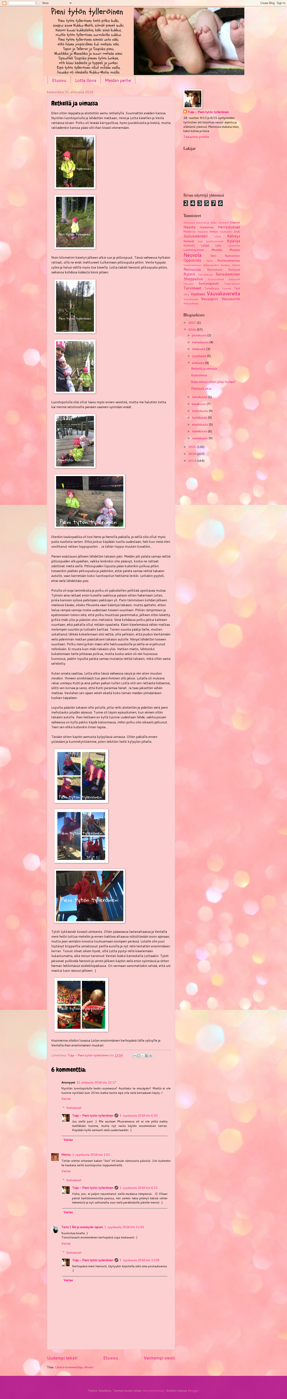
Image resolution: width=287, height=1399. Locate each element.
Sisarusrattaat (216, 279)
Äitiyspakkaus (191, 303)
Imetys (213, 231)
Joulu (237, 231)
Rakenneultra (211, 265)
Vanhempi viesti (159, 1358)
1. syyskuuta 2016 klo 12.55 (124, 1227)
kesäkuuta (199, 404)
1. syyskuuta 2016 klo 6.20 (138, 1115)
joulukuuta (199, 335)
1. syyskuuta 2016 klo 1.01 (91, 1154)
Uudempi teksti (62, 1358)
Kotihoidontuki (215, 241)
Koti (200, 241)
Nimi (213, 256)
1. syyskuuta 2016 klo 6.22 (138, 1187)
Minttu (66, 1154)
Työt (237, 288)
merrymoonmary (153, 1390)
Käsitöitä (189, 245)
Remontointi (214, 270)
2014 (192, 453)
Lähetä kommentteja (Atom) (74, 1367)
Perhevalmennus (228, 260)
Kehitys (233, 236)
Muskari (234, 250)
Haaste (189, 227)
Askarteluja (202, 222)
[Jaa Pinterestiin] (151, 1056)
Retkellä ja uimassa (204, 368)
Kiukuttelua (199, 375)
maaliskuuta (200, 424)
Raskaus (225, 265)
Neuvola (192, 254)
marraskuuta (200, 342)
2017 (192, 322)
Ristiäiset (234, 270)
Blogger (193, 1390)
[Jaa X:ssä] (143, 1056)
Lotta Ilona (85, 80)
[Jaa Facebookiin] (147, 1056)
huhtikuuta (200, 417)
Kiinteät (188, 241)
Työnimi (226, 288)
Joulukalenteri (195, 236)
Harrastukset (229, 227)
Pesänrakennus (192, 265)
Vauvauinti (230, 298)
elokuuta (198, 363)
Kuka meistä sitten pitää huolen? (213, 381)
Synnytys (188, 283)
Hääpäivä (202, 231)
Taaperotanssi (232, 283)
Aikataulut (189, 222)
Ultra (186, 294)
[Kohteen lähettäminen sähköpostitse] (135, 1056)
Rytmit (189, 274)
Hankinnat (207, 227)
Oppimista (192, 260)
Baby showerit (220, 222)
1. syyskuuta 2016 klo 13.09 (139, 1260)
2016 (192, 329)
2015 (192, 447)
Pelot (209, 260)
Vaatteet (198, 294)
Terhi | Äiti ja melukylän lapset (82, 1227)
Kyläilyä (233, 241)
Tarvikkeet (192, 288)
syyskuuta (199, 356)
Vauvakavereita (223, 293)
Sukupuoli (234, 279)
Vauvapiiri (209, 298)
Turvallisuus (211, 288)
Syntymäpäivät (209, 283)
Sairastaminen (227, 274)
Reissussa (192, 269)
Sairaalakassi (205, 274)
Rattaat (236, 265)
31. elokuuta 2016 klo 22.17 (96, 1082)
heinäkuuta (200, 397)
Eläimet (235, 222)
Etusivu (59, 80)
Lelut (218, 245)
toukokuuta (200, 411)
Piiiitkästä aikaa (201, 388)
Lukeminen (234, 245)
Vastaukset (74, 1107)
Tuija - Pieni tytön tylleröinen (92, 1115)
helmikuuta (200, 431)
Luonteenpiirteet (193, 250)
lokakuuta (199, 349)
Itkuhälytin (226, 231)
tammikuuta (200, 438)
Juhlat (217, 236)
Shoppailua (193, 278)
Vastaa (66, 1098)
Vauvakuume (190, 299)
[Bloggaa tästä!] (139, 1056)
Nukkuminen (232, 256)
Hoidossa (189, 231)
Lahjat (205, 245)
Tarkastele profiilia (196, 136)
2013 (192, 460)
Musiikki (216, 250)
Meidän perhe (118, 80)
